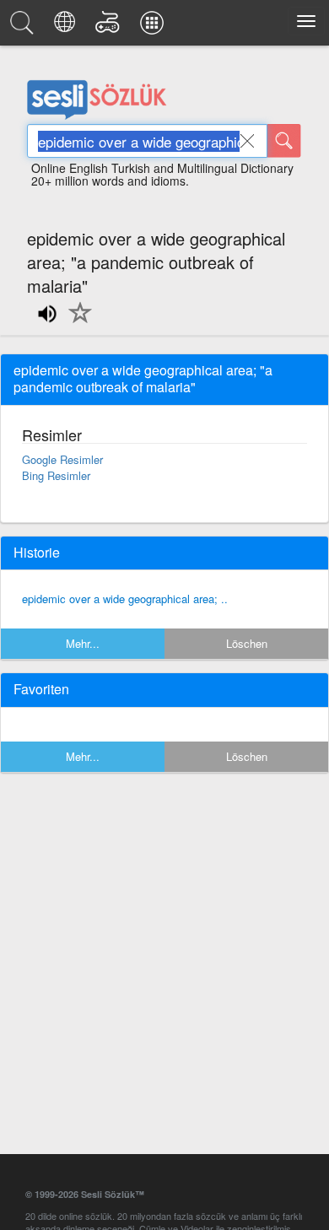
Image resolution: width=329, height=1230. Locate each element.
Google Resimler (62, 459)
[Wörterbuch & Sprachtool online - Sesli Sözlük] (24, 27)
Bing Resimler (56, 475)
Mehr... (83, 643)
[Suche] (284, 141)
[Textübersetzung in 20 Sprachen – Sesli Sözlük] (67, 27)
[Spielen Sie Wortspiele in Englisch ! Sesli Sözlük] (110, 27)
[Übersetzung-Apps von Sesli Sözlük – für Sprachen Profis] (154, 27)
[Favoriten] (76, 322)
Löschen (246, 643)
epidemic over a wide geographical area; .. (125, 599)
